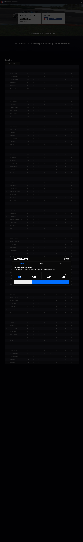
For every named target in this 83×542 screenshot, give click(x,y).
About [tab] (61, 263)
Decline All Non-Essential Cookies (23, 282)
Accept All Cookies (60, 282)
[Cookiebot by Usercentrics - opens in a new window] (63, 259)
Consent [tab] (22, 263)
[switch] (34, 277)
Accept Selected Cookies (41, 282)
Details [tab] (41, 263)
